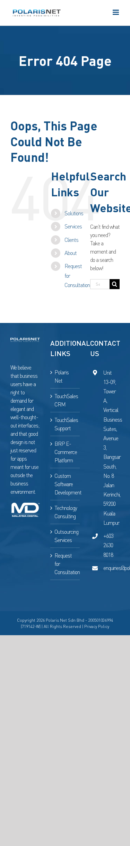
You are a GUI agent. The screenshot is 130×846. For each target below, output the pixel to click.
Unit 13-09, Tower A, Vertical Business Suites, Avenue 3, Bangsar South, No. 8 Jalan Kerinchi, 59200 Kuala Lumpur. (111, 447)
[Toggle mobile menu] (116, 12)
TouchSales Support (65, 424)
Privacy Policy (96, 626)
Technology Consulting (65, 512)
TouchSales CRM (65, 400)
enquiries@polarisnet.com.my (111, 567)
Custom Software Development (65, 484)
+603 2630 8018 (108, 545)
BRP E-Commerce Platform (65, 452)
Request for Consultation (65, 564)
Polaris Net (61, 376)
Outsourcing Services (65, 535)
